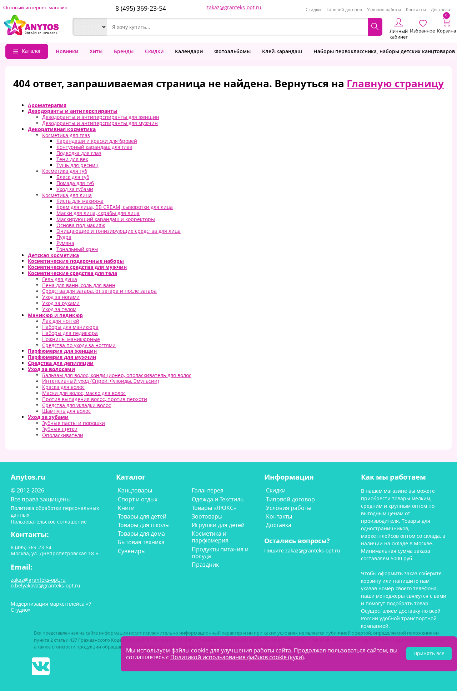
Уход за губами (74, 189)
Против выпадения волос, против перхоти (94, 399)
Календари (189, 51)
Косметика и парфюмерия (210, 537)
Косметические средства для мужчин (77, 267)
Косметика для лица (67, 195)
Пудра (63, 237)
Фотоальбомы (232, 51)
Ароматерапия (47, 105)
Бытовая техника (141, 542)
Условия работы (384, 9)
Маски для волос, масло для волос (84, 393)
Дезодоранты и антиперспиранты (72, 110)
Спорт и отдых (137, 499)
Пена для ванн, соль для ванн (78, 285)
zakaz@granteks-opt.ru (233, 7)
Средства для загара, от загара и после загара (99, 290)
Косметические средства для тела (72, 273)
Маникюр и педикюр (55, 315)
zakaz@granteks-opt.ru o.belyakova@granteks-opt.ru (45, 582)
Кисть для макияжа (80, 200)
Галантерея (208, 490)
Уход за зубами (48, 417)
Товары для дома (141, 533)
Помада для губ (75, 183)
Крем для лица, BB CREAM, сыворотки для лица (114, 207)
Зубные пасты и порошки (73, 423)
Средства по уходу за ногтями (79, 345)
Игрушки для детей (218, 525)
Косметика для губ (64, 170)
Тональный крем (77, 249)
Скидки (313, 9)
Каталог (31, 50)
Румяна (65, 243)
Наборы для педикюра (70, 333)
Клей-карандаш (282, 51)
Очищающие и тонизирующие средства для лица (118, 230)
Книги (126, 508)
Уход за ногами (61, 297)
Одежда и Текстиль (217, 499)
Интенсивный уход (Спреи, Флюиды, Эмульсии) (100, 380)
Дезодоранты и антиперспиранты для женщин (100, 117)
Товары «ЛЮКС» (214, 508)
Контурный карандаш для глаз (94, 147)
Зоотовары (207, 516)
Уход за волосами (51, 369)
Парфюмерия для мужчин (62, 357)
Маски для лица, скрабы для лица (98, 213)
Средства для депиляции (61, 363)
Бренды (124, 51)
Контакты (416, 9)
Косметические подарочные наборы (76, 260)
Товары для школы (144, 525)
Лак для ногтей (60, 320)
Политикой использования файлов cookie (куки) (237, 657)
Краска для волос (63, 387)
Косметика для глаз (66, 135)
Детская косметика (53, 255)
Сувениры (132, 551)
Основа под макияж (80, 225)
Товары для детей (142, 516)
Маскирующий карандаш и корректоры (105, 219)
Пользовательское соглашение (49, 521)
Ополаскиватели (62, 435)
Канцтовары (135, 490)
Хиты (96, 51)
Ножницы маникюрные (71, 339)
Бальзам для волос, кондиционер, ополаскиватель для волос (116, 375)
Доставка (440, 9)
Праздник (205, 565)
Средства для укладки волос (76, 405)
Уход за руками (61, 303)
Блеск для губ (72, 177)
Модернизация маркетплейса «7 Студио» (51, 606)
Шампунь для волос (66, 410)
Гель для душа (59, 279)
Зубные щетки (59, 429)
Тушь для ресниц (77, 165)
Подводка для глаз (78, 153)
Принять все (429, 653)
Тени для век (72, 159)
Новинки (67, 51)
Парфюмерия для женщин (62, 350)
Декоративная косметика (62, 129)
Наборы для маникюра (70, 327)
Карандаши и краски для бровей (96, 140)
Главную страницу (395, 83)
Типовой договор (344, 9)
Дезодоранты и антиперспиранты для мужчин (100, 123)
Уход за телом (59, 309)
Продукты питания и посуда (220, 552)
